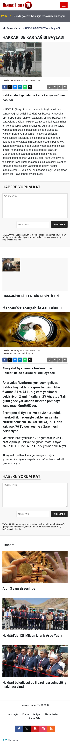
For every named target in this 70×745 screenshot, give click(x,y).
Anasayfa (11, 28)
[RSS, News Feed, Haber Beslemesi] (51, 729)
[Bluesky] (15, 87)
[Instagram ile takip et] (43, 729)
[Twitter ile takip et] (27, 729)
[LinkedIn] (20, 87)
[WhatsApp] (25, 87)
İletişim (37, 714)
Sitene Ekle (34, 718)
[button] (54, 87)
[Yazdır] (49, 87)
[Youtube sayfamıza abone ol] (35, 729)
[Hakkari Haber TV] (17, 4)
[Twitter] (9, 87)
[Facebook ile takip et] (19, 729)
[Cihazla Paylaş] (30, 87)
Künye (25, 714)
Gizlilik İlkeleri (51, 714)
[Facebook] (4, 87)
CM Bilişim (13, 740)
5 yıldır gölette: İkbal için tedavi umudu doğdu (39, 16)
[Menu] (64, 5)
